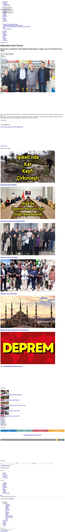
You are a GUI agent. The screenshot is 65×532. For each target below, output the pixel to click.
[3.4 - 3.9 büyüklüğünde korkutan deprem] (28, 363)
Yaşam (28, 26)
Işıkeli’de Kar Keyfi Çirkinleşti (8, 184)
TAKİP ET (3, 420)
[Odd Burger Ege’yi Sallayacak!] (28, 291)
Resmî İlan (5, 20)
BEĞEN (2, 418)
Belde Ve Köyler (16, 26)
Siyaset (4, 19)
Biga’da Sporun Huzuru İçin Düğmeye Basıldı (13, 221)
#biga (15, 126)
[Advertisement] (32, 104)
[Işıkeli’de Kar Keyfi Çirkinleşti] (28, 182)
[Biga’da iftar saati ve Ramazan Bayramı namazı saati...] (28, 327)
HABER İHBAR (4, 530)
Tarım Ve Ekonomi (23, 26)
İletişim (7, 28)
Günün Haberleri (6, 5)
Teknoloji (5, 16)
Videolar (4, 2)
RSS (10, 28)
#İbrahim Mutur (20, 126)
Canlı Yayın (5, 3)
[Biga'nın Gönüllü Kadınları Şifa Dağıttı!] (5, 393)
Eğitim (11, 26)
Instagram (12, 24)
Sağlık (4, 14)
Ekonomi (5, 12)
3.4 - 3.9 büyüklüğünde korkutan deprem (11, 366)
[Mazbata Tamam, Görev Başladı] (28, 254)
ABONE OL (3, 425)
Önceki (2, 145)
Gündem (5, 11)
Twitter (8, 24)
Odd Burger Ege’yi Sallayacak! (9, 293)
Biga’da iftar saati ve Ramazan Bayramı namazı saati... (15, 330)
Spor (4, 27)
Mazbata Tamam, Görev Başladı (9, 257)
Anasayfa (2, 42)
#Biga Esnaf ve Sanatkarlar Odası (7, 126)
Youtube (16, 24)
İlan (4, 17)
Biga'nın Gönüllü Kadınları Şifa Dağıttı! (12, 394)
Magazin (5, 15)
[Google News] (4, 59)
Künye (4, 28)
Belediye (5, 18)
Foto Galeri (5, 1)
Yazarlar (4, 522)
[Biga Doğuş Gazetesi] (5, 9)
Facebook (5, 24)
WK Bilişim (11, 498)
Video (4, 521)
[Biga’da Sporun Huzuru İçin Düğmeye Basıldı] (28, 218)
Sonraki (5, 145)
